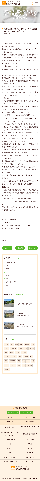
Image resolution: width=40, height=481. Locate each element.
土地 (7, 266)
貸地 (6, 361)
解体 (31, 357)
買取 (33, 361)
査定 (19, 361)
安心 (23, 361)
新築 (16, 344)
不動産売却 (12, 361)
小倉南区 (25, 357)
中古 (28, 361)
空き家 (8, 275)
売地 (33, 344)
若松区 (17, 353)
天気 (21, 344)
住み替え (7, 369)
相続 (7, 279)
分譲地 (6, 348)
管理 (19, 365)
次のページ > (32, 248)
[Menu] (36, 3)
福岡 (12, 344)
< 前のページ (7, 248)
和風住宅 (23, 353)
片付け (6, 365)
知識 (7, 285)
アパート (8, 272)
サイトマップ (30, 462)
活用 (23, 365)
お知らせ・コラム (6, 241)
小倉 (20, 357)
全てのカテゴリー (11, 262)
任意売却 (29, 365)
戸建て (8, 269)
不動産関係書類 (23, 348)
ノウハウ (13, 365)
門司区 (6, 344)
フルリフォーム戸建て (10, 357)
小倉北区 (27, 344)
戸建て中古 (13, 348)
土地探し (31, 348)
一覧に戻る (20, 248)
